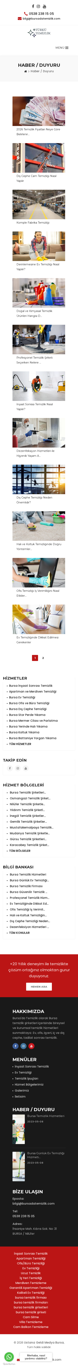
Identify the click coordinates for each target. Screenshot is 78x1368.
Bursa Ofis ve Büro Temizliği (29, 703)
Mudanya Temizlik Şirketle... (29, 833)
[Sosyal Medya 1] (33, 6)
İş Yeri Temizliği (31, 1278)
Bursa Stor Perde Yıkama (27, 715)
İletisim (20, 1097)
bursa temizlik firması (31, 1297)
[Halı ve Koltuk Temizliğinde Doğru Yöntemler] (39, 526)
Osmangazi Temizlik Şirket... (29, 798)
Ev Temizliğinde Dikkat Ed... (28, 904)
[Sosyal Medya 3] (44, 6)
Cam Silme (31, 1317)
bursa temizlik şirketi (31, 1312)
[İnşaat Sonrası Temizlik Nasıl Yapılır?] (39, 386)
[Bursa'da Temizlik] (39, 32)
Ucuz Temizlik (31, 1273)
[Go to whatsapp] (9, 1357)
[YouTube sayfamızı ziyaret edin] (26, 768)
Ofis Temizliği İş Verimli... (27, 909)
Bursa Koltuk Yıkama (24, 732)
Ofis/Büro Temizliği (31, 1263)
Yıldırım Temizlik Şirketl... (27, 810)
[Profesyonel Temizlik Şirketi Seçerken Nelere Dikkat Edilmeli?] (39, 339)
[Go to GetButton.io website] (9, 1364)
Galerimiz (22, 1091)
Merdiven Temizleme (30, 1283)
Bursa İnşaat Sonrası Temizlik (30, 686)
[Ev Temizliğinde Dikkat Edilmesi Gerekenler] (39, 619)
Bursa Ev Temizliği (22, 697)
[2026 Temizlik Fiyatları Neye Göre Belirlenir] (39, 111)
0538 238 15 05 (41, 13)
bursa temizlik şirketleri (31, 1307)
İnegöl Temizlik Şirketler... (27, 816)
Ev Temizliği (23, 1072)
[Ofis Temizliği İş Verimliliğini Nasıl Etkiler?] (39, 572)
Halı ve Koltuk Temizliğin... (28, 915)
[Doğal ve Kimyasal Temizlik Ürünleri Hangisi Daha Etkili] (39, 293)
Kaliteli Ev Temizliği (30, 1293)
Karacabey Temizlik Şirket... (29, 845)
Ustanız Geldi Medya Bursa (44, 1342)
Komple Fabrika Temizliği (32, 222)
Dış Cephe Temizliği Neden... (29, 921)
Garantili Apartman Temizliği (30, 1288)
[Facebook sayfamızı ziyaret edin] (10, 768)
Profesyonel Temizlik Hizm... (29, 898)
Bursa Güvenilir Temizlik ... (28, 892)
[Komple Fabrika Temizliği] (39, 204)
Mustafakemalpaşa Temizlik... (31, 827)
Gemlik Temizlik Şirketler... (28, 822)
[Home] (25, 71)
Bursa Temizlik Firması (26, 886)
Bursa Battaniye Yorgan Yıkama (32, 738)
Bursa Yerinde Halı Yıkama (28, 726)
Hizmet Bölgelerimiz (29, 1085)
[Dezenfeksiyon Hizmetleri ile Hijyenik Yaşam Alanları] (39, 433)
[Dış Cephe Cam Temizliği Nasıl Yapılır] (39, 158)
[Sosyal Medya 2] (38, 6)
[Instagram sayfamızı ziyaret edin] (18, 768)
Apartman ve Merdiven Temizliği (32, 691)
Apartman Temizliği (30, 1258)
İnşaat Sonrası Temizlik (32, 1066)
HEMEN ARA (39, 986)
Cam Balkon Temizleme (30, 1327)
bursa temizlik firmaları (31, 1302)
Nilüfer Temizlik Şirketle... (27, 804)
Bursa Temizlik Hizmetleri (27, 874)
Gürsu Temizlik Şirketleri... (27, 839)
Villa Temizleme (30, 1322)
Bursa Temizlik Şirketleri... (27, 792)
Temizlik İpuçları (26, 1078)
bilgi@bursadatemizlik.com (41, 18)
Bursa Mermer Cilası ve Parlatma (33, 721)
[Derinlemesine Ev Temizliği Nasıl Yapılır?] (39, 246)
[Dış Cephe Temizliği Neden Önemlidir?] (39, 479)
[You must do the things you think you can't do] (18, 1129)
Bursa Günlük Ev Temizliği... (29, 880)
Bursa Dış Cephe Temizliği (28, 709)
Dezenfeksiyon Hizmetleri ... (29, 927)
